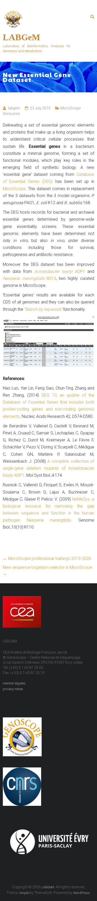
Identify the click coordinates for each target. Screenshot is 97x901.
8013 (50, 278)
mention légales (14, 683)
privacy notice (13, 689)
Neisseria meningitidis (23, 278)
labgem (14, 108)
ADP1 (80, 271)
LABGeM (21, 37)
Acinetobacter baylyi (54, 271)
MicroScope (14, 188)
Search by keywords (43, 309)
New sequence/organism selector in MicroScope (47, 570)
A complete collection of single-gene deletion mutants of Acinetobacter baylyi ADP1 (48, 468)
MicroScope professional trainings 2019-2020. (47, 558)
